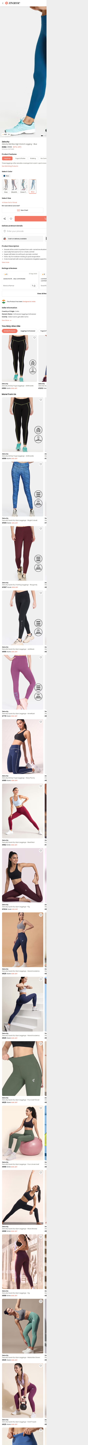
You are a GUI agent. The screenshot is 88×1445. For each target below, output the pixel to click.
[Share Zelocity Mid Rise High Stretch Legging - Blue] (4, 218)
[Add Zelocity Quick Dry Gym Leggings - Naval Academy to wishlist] (41, 915)
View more (5, 262)
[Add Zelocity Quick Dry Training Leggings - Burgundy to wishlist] (41, 528)
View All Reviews (44, 293)
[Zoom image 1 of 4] (44, 71)
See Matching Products (10, 166)
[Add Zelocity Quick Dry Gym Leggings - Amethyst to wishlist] (41, 657)
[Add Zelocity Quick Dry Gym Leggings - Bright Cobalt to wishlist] (41, 464)
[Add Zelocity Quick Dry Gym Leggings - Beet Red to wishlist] (41, 786)
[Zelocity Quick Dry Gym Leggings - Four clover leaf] (22, 1133)
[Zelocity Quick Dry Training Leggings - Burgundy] (22, 553)
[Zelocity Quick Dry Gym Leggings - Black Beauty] (22, 1197)
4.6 (6, 134)
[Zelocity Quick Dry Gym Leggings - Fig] (22, 875)
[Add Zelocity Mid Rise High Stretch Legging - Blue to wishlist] (11, 218)
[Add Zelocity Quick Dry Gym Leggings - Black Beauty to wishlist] (41, 1172)
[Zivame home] (12, 3)
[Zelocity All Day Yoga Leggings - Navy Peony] (22, 746)
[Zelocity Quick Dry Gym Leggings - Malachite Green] (22, 1326)
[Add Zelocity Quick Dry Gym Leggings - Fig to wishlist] (41, 850)
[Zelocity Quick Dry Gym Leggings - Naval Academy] (22, 939)
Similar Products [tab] (9, 331)
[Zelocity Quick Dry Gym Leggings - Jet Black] (22, 617)
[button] (2, 3)
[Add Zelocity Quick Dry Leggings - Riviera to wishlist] (41, 1430)
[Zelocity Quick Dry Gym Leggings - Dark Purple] (22, 1390)
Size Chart (24, 210)
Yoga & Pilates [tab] (20, 158)
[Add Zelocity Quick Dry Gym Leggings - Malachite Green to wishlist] (41, 1301)
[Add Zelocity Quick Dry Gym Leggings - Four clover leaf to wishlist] (41, 1108)
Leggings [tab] (7, 158)
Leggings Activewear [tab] (28, 331)
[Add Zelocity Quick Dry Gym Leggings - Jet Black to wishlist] (41, 593)
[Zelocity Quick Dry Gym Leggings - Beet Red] (22, 811)
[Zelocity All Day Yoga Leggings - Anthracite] (19, 358)
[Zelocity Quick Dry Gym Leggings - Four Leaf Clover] (22, 1068)
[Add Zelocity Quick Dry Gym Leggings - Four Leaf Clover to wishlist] (41, 1044)
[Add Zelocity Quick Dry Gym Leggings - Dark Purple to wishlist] (41, 1366)
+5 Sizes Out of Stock (9, 202)
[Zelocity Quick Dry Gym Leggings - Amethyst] (22, 682)
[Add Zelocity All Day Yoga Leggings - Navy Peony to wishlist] (41, 722)
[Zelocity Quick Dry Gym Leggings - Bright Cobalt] (22, 489)
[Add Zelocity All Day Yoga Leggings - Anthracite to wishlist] (34, 337)
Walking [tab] (33, 158)
